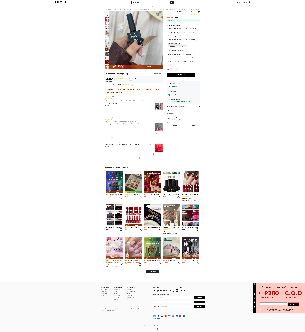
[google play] (184, 291)
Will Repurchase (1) (110, 89)
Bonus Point (130, 293)
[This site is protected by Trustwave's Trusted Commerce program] (154, 318)
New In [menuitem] (71, 6)
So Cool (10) (139, 89)
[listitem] (114, 186)
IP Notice (142, 329)
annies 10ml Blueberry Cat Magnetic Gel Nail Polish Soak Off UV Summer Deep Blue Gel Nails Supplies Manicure (171, 260)
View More (153, 271)
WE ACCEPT (156, 313)
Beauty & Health (112, 9)
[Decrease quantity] (171, 70)
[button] (247, 2)
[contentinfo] (179, 316)
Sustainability (104, 293)
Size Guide (116, 299)
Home (106, 9)
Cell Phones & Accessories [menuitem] (203, 6)
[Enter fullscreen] (161, 63)
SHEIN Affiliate (130, 297)
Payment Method (131, 291)
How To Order (117, 295)
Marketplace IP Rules (167, 327)
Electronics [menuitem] (213, 6)
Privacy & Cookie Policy (146, 327)
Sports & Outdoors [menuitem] (182, 6)
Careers (103, 295)
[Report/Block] (162, 113)
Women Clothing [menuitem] (82, 6)
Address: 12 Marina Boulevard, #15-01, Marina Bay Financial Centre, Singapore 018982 (120, 308)
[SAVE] (198, 75)
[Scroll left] (247, 6)
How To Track (117, 297)
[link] (240, 2)
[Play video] (136, 38)
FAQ (128, 299)
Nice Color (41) (130, 89)
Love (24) (157, 89)
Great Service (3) (121, 89)
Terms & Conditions (156, 327)
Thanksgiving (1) (148, 89)
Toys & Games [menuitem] (235, 6)
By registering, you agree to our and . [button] (278, 307)
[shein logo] (60, 2)
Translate (107, 105)
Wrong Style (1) (129, 92)
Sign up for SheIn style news (161, 294)
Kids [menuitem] (96, 6)
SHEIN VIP (129, 295)
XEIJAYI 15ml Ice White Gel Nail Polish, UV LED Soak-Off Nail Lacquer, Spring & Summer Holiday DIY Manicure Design (133, 260)
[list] (166, 290)
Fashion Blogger (104, 291)
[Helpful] (153, 113)
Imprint (147, 329)
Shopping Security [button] (175, 99)
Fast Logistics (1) (120, 92)
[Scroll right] (249, 6)
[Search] (172, 2)
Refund (115, 293)
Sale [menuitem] (76, 6)
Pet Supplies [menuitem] (243, 6)
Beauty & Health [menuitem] (173, 6)
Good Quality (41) (110, 92)
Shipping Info (117, 289)
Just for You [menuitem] (65, 6)
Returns (116, 291)
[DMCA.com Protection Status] (158, 318)
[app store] (181, 291)
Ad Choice (153, 329)
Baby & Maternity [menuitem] (145, 6)
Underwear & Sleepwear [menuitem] (133, 6)
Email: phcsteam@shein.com (107, 310)
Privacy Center (135, 327)
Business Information (107, 304)
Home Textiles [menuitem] (192, 6)
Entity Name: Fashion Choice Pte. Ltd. (109, 307)
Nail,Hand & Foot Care (121, 9)
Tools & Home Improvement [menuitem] (223, 6)
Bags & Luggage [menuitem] (155, 6)
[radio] (174, 28)
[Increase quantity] (177, 70)
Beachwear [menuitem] (91, 6)
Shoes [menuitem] (112, 6)
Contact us (129, 289)
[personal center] (237, 2)
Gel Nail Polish (130, 9)
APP (181, 287)
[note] (114, 192)
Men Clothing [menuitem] (106, 6)
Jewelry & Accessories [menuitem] (121, 6)
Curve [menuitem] (100, 6)
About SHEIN (104, 289)
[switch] (132, 85)
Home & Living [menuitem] (163, 6)
